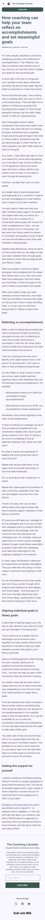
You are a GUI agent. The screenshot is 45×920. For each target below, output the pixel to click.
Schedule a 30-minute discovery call (19, 804)
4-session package (29, 781)
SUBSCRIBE (22, 9)
